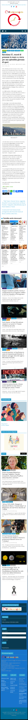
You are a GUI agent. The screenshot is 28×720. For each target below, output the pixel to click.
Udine (8, 319)
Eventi (13, 50)
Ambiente (4, 348)
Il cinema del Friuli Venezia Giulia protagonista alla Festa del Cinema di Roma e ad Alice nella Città (12, 211)
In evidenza (17, 50)
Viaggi (14, 381)
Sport (22, 50)
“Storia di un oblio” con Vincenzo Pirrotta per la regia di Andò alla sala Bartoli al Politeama (13, 255)
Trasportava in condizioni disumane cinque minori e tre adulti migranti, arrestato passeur (13, 232)
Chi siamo (4, 619)
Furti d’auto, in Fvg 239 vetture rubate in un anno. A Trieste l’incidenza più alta (12, 324)
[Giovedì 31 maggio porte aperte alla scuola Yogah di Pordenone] (22, 245)
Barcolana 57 (19, 64)
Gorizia (9, 318)
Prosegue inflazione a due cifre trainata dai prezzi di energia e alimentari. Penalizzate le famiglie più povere (5, 256)
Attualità (4, 50)
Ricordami (5, 640)
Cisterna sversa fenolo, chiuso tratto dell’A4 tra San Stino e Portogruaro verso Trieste (12, 385)
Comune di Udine (13, 685)
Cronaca (4, 288)
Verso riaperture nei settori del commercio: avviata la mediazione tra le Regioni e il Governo (5, 232)
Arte (3, 501)
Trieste (4, 52)
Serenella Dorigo (14, 511)
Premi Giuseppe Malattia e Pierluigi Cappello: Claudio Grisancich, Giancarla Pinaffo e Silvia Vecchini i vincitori (12, 475)
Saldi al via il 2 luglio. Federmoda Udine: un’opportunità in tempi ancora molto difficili (22, 232)
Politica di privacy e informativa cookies (10, 622)
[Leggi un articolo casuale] (25, 31)
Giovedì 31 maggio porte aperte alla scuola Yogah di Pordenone (22, 254)
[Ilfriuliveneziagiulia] (2, 31)
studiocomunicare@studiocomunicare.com (23, 702)
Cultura (4, 470)
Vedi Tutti (23, 271)
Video (18, 533)
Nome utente (5, 631)
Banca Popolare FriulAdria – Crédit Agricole (5, 689)
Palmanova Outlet (5, 678)
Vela (8, 66)
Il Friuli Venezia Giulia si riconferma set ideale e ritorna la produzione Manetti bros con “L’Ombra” (13, 538)
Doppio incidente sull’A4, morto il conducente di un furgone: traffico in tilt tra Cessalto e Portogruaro (13, 292)
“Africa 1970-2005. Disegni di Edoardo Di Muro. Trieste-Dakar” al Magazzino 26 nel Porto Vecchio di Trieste (14, 506)
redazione (13, 64)
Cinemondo (5, 533)
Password (4, 635)
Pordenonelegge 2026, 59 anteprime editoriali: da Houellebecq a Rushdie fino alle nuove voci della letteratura (12, 570)
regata (24, 64)
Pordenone (15, 288)
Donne (8, 50)
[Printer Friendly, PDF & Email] (7, 186)
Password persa (5, 647)
